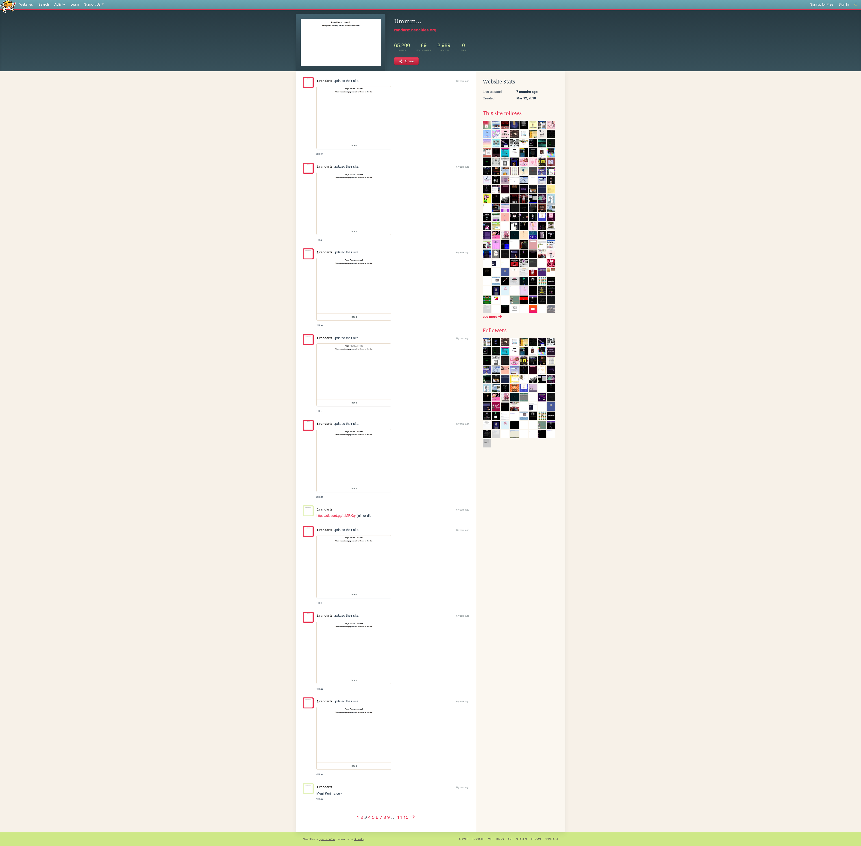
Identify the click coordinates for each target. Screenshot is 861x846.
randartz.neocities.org (415, 30)
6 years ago (462, 81)
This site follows (502, 113)
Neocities (309, 839)
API (509, 839)
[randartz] (308, 82)
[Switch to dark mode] (856, 4)
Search (43, 4)
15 (405, 816)
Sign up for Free (821, 4)
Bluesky (359, 839)
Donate (478, 839)
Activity (59, 4)
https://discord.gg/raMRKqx (336, 515)
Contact (551, 839)
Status (521, 839)
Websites (26, 4)
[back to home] (8, 6)
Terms (536, 839)
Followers (495, 330)
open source (327, 839)
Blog (500, 839)
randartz (326, 80)
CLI (490, 839)
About (464, 839)
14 (399, 816)
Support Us (92, 4)
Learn (74, 4)
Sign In (844, 4)
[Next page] (412, 816)
